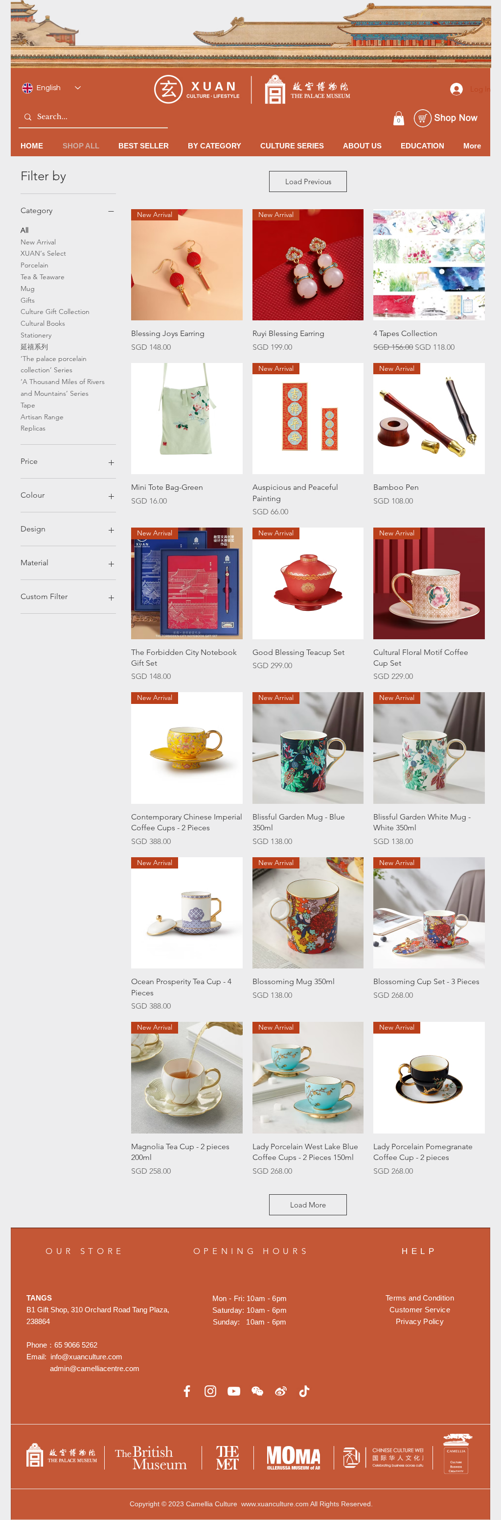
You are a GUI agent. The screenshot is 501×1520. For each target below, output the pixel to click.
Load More (308, 1204)
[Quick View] (429, 265)
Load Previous (308, 181)
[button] (399, 118)
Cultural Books (43, 323)
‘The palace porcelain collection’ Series (54, 364)
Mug (28, 288)
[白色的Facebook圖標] (187, 1391)
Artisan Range (42, 416)
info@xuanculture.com (86, 1356)
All (24, 230)
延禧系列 (34, 346)
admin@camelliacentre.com (94, 1368)
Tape (28, 405)
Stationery (36, 335)
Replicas (33, 428)
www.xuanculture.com (275, 1504)
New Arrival (38, 242)
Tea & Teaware (43, 276)
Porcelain (34, 265)
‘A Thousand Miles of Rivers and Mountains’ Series (63, 387)
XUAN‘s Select (43, 253)
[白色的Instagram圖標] (210, 1391)
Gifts (28, 300)
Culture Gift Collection (55, 311)
